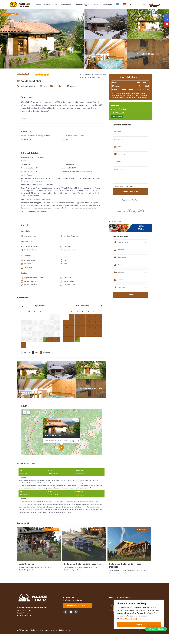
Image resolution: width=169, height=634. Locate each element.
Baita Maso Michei (53, 435)
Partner (95, 5)
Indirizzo (27, 132)
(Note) (140, 77)
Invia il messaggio (130, 191)
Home (38, 5)
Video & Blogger (82, 5)
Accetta (139, 624)
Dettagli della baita (31, 153)
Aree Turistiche (66, 5)
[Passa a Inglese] (117, 4)
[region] (139, 614)
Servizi (26, 225)
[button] (130, 4)
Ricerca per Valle (50, 5)
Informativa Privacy (145, 630)
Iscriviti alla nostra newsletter (77, 605)
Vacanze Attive (31, 567)
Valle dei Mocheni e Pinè (28, 86)
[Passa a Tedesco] (124, 4)
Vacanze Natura (81, 567)
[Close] (162, 601)
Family (72, 86)
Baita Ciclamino (26, 564)
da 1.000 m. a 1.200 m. (44, 567)
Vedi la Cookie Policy (129, 619)
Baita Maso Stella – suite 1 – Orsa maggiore (125, 565)
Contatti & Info (107, 5)
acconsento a (124, 187)
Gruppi (73, 567)
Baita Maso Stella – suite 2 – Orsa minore (83, 564)
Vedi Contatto (117, 117)
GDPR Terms (129, 187)
